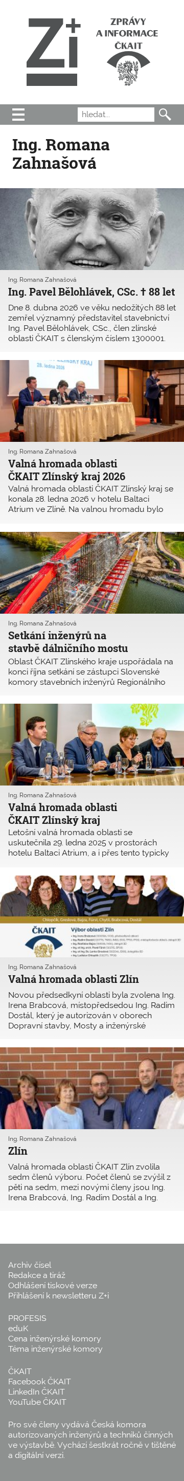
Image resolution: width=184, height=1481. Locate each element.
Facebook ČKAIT (39, 1381)
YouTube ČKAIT (37, 1402)
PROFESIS (27, 1318)
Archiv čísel (29, 1265)
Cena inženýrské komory (54, 1338)
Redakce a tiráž (36, 1275)
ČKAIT (20, 1371)
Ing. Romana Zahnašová (42, 279)
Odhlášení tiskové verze (52, 1285)
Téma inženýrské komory (55, 1349)
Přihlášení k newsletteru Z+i (58, 1295)
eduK (18, 1328)
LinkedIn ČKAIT (36, 1392)
